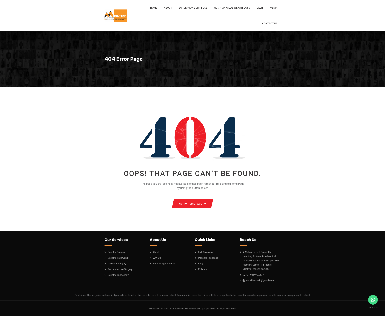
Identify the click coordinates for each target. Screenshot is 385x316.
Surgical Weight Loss (193, 7)
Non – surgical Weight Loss (232, 7)
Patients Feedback (208, 257)
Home (153, 7)
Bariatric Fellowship (118, 257)
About (168, 7)
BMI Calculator (205, 252)
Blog (200, 263)
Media (273, 7)
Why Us (157, 257)
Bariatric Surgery (116, 252)
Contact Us (269, 23)
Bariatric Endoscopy (118, 275)
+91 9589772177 (255, 274)
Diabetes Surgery (117, 263)
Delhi (260, 7)
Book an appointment (164, 263)
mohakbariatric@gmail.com (260, 280)
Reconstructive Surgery (120, 269)
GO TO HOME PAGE (190, 203)
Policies (202, 269)
